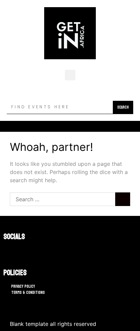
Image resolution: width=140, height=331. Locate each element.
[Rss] (27, 251)
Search (123, 107)
